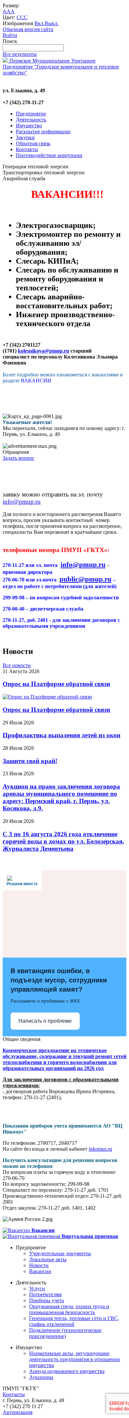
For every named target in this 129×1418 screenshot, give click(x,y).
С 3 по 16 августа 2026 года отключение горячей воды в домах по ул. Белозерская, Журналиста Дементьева (63, 841)
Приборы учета (46, 1300)
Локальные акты (47, 1259)
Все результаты (20, 54)
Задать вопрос (18, 458)
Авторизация (17, 1412)
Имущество (29, 125)
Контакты (27, 149)
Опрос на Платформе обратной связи (56, 683)
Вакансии (40, 1271)
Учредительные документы (60, 1253)
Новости (39, 1265)
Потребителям (45, 1294)
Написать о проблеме (45, 1021)
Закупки (25, 137)
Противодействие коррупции (49, 155)
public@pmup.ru (85, 579)
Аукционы (41, 1377)
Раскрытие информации (43, 131)
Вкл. (39, 23)
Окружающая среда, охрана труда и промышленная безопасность (69, 1309)
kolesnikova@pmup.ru (43, 351)
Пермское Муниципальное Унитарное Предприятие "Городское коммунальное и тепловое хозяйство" (61, 66)
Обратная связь (33, 143)
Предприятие (31, 113)
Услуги (37, 1288)
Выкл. (52, 23)
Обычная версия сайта (28, 29)
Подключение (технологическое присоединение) (65, 1333)
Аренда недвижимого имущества (67, 1371)
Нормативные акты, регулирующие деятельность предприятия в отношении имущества (74, 1359)
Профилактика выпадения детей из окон (61, 735)
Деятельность (31, 119)
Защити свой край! (30, 760)
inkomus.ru (100, 1149)
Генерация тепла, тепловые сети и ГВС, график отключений (74, 1321)
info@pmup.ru (22, 501)
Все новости (17, 665)
